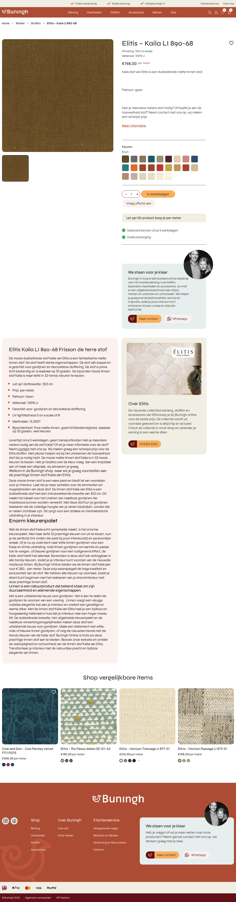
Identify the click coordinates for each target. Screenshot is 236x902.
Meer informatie (134, 126)
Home (6, 23)
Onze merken (66, 835)
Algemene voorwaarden (38, 897)
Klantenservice (210, 3)
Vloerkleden (94, 12)
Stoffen (115, 12)
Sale (173, 12)
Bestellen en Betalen (106, 835)
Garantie (98, 849)
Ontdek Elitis (149, 444)
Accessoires (136, 12)
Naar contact (148, 319)
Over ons (228, 3)
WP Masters (63, 897)
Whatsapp (180, 319)
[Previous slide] (7, 95)
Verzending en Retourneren (109, 842)
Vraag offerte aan (138, 203)
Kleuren (127, 147)
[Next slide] (108, 95)
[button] (15, 168)
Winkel (20, 23)
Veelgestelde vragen (105, 828)
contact (24, 449)
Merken (157, 12)
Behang (73, 12)
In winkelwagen (158, 194)
